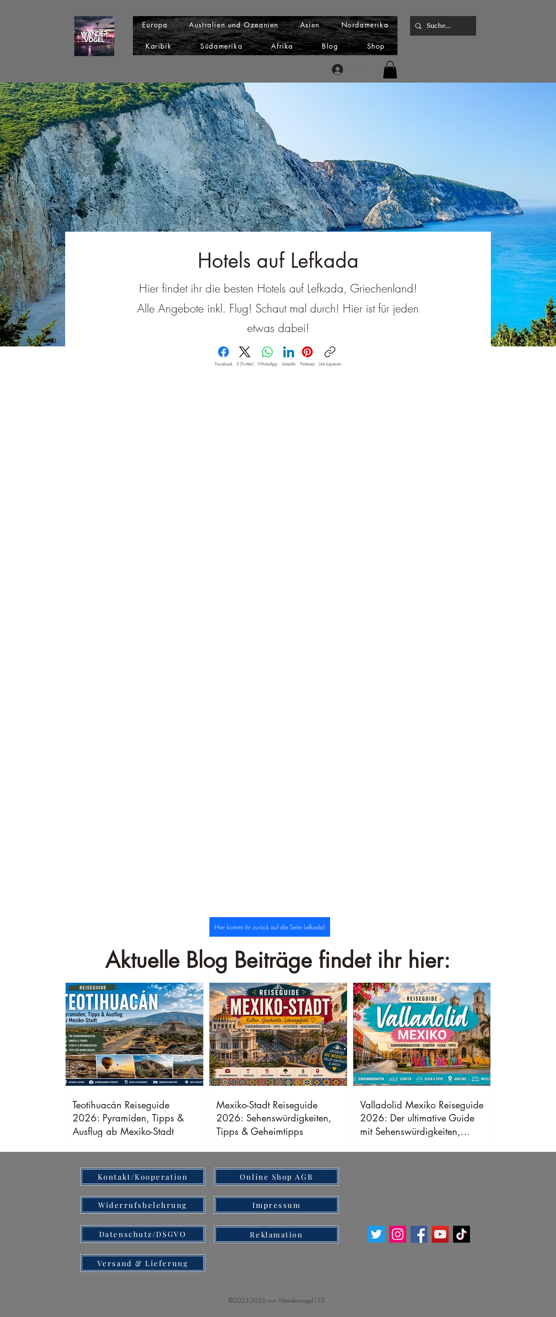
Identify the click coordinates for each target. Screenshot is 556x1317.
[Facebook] (418, 1234)
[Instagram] (397, 1234)
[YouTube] (440, 1234)
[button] (390, 70)
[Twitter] (376, 1234)
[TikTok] (461, 1234)
